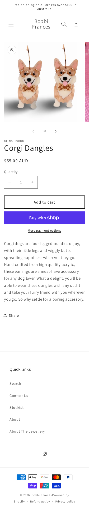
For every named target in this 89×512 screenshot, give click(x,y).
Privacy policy (65, 501)
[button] (11, 24)
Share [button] (14, 315)
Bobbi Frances (42, 495)
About (14, 419)
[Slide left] (33, 131)
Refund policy (40, 501)
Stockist (16, 407)
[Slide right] (56, 131)
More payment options (44, 230)
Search (15, 383)
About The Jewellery (27, 431)
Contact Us (18, 395)
